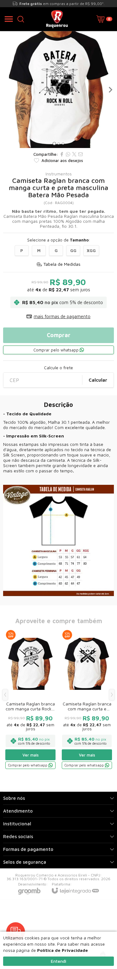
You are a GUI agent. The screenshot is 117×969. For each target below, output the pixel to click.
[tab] (54, 143)
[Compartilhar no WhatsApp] (68, 154)
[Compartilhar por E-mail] (80, 154)
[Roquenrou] (57, 19)
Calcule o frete (58, 367)
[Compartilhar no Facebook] (62, 154)
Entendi (58, 961)
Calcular (98, 380)
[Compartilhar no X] (74, 154)
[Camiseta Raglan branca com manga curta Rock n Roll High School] (30, 699)
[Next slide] (110, 89)
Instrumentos (59, 174)
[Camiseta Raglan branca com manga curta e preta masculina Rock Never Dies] (87, 699)
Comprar (59, 335)
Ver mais (30, 754)
